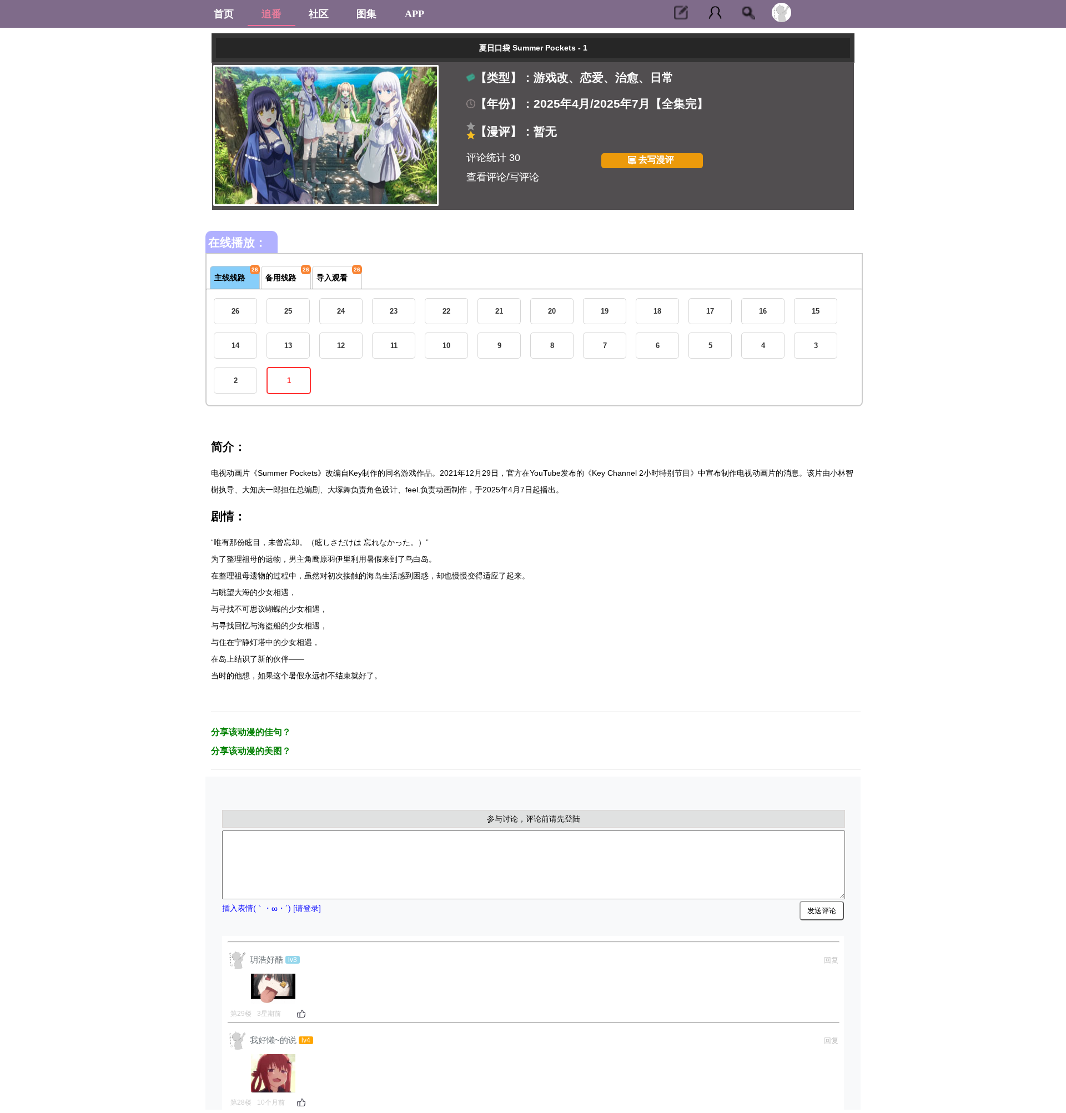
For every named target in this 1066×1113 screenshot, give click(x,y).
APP (414, 13)
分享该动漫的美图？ (251, 751)
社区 (319, 13)
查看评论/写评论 (502, 177)
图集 (366, 13)
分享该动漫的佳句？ (251, 732)
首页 (224, 13)
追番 (271, 13)
